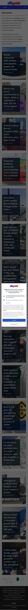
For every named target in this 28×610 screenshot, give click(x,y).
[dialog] (14, 305)
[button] (14, 303)
